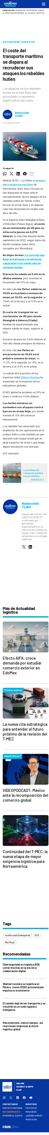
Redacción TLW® (22, 114)
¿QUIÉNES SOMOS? (34, 1116)
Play (19, 1090)
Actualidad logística (19, 42)
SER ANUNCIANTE (11, 1112)
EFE (37, 935)
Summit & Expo (24, 1087)
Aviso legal (31, 1119)
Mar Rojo (10, 942)
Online (20, 1083)
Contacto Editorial (12, 1108)
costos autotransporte (17, 935)
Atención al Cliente (12, 1116)
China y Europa (30, 377)
